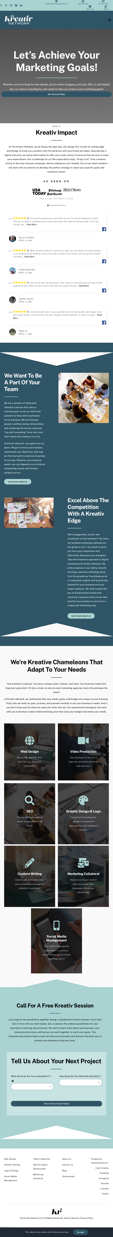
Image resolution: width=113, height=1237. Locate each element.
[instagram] (11, 5)
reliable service (12, 472)
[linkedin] (21, 5)
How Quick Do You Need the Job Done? (80, 1076)
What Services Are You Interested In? (31, 1076)
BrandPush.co (61, 205)
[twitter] (6, 5)
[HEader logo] (18, 16)
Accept (80, 1232)
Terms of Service (71, 1218)
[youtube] (16, 5)
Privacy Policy (86, 1218)
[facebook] (1, 5)
